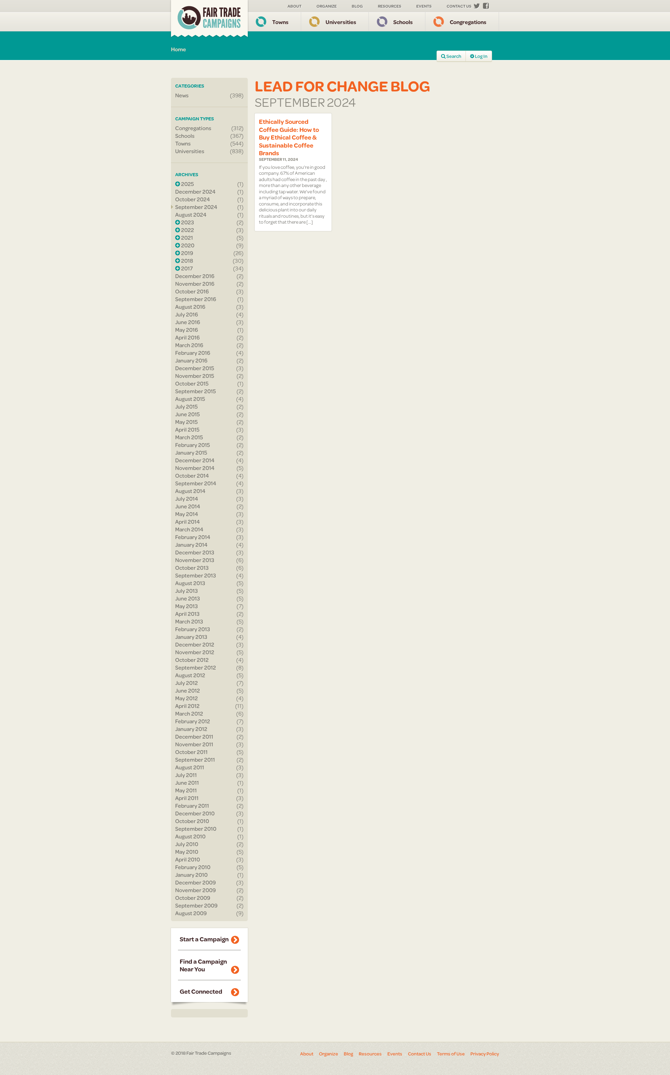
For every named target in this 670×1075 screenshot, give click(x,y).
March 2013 (189, 621)
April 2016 (187, 337)
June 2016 (187, 322)
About (295, 6)
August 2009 (191, 913)
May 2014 (186, 514)
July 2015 (186, 406)
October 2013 (192, 568)
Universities (341, 22)
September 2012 (195, 667)
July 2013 (186, 591)
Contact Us (459, 6)
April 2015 (187, 429)
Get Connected (201, 991)
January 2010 (191, 875)
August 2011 (189, 767)
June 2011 (187, 782)
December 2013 (194, 552)
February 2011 (192, 805)
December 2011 (194, 736)
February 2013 (192, 629)
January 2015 (191, 452)
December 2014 (195, 460)
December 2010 (195, 813)
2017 (186, 268)
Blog (357, 6)
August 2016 (190, 307)
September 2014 (195, 483)
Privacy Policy (484, 1053)
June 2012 (187, 690)
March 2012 (189, 713)
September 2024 (196, 207)
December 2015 (194, 368)
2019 (186, 253)
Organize (327, 6)
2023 (187, 222)
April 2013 (187, 614)
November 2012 (194, 652)
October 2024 (192, 199)
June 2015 (187, 414)
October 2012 (192, 660)
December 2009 (195, 882)
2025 (187, 184)
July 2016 (186, 314)
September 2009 (196, 905)
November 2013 (194, 560)
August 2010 (190, 836)
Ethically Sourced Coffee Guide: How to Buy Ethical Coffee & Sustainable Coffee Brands (289, 137)
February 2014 (192, 537)
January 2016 (191, 360)
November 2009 (195, 890)
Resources (389, 6)
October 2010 (192, 821)
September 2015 (195, 391)
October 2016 (192, 291)
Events (424, 6)
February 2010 (192, 867)
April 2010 (187, 859)
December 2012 (194, 644)
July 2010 (186, 844)
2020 (187, 245)
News (181, 95)
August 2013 (190, 583)
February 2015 (192, 445)
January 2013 (191, 637)
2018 (186, 260)
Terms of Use (451, 1053)
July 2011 (186, 775)
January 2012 (191, 729)
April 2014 (187, 521)
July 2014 (186, 498)
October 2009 (192, 898)
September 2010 (195, 829)
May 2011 (186, 790)
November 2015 (194, 376)
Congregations (468, 22)
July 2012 (186, 683)
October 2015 (192, 383)
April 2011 (187, 798)
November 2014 (195, 468)
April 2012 (187, 706)
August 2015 (190, 399)
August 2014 (190, 491)
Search (453, 56)
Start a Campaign (204, 938)
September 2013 (195, 575)
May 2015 (186, 422)
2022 (187, 230)
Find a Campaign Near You (203, 965)
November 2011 (194, 744)
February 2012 (192, 721)
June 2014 (187, 506)
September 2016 (195, 299)
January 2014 (191, 544)
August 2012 (190, 675)
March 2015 (189, 437)
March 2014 (189, 529)
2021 (186, 237)
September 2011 (195, 759)
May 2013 (186, 606)
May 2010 (186, 852)
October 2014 (192, 475)
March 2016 (189, 345)
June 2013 (187, 598)
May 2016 (186, 330)
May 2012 (186, 698)
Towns (280, 22)
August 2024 (191, 214)
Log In (480, 56)
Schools (403, 22)
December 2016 (194, 276)
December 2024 (195, 191)
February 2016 (192, 353)
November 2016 (194, 284)
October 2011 (191, 752)
